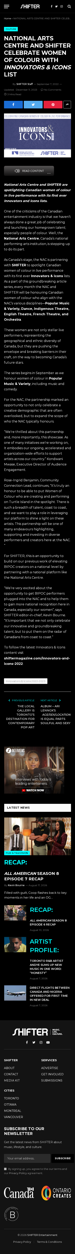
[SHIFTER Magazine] (30, 6)
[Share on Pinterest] (53, 104)
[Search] (69, 6)
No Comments (52, 89)
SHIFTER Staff (24, 84)
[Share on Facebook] (13, 104)
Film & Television (17, 853)
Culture (11, 29)
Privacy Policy (18, 1173)
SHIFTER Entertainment (42, 1235)
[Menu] (6, 6)
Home (7, 18)
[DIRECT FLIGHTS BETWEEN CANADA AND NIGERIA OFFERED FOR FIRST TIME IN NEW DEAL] (15, 993)
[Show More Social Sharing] (67, 104)
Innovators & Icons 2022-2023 (25, 681)
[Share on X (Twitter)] (33, 104)
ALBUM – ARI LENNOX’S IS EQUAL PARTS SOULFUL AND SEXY (55, 714)
